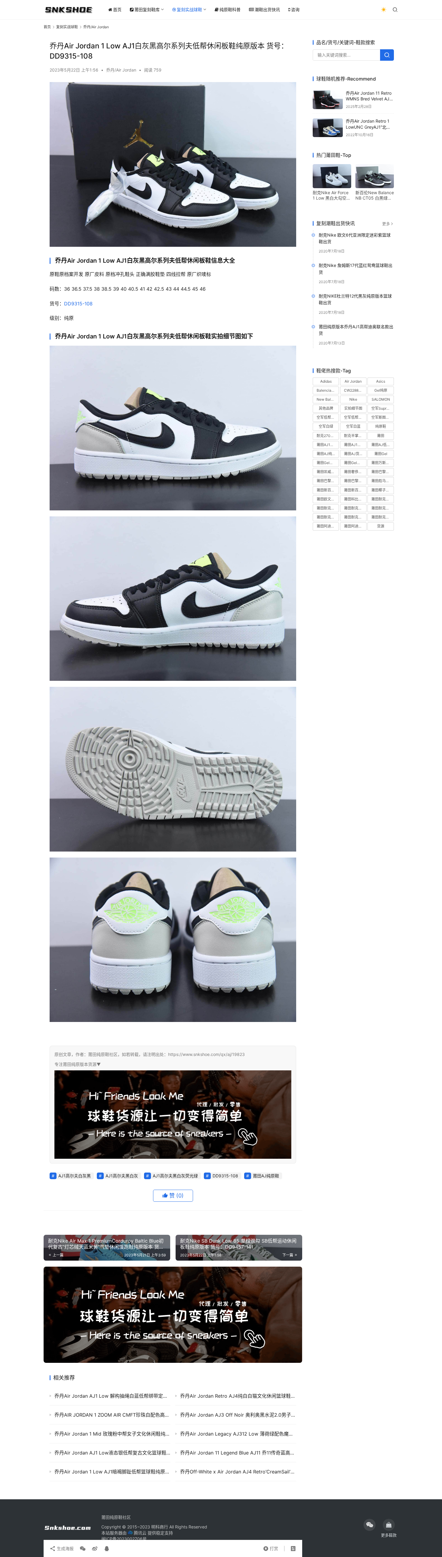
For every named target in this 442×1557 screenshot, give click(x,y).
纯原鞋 (380, 426)
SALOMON (381, 399)
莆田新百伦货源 (355, 490)
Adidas (326, 381)
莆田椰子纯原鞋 (382, 490)
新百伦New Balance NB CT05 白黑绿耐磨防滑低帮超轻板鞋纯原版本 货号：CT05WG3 (374, 195)
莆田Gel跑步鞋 (355, 463)
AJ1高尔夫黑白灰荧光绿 (175, 1175)
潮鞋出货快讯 (267, 9)
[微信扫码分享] (82, 1548)
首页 (117, 9)
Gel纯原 (380, 390)
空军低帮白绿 (327, 417)
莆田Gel (380, 454)
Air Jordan (353, 381)
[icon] (370, 1525)
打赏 (270, 1547)
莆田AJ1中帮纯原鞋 (328, 444)
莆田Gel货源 (327, 463)
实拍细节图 (353, 408)
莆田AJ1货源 (354, 444)
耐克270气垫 (327, 435)
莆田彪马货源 (382, 481)
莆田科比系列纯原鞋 (355, 499)
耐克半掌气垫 (355, 435)
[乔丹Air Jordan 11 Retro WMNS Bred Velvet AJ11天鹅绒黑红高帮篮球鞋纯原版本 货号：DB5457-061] (328, 99)
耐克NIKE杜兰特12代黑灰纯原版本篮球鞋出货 (355, 299)
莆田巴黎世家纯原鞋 (328, 481)
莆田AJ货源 (353, 454)
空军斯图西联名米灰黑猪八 (382, 417)
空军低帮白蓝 (355, 417)
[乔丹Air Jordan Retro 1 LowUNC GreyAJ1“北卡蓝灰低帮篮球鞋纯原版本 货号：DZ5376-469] (328, 127)
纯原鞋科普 (230, 9)
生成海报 (65, 1548)
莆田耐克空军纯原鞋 (328, 517)
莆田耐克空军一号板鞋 (382, 508)
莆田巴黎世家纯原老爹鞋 (382, 472)
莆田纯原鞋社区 (116, 1517)
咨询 (295, 9)
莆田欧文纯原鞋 (328, 499)
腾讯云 (140, 1532)
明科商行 (159, 1526)
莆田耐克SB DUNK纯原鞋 (328, 508)
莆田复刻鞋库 (147, 9)
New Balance (328, 399)
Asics (380, 381)
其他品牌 (326, 408)
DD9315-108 (78, 304)
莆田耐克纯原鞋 (355, 517)
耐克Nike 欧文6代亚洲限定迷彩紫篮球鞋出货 (355, 238)
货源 (380, 526)
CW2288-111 (355, 390)
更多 (386, 223)
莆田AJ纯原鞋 (266, 1175)
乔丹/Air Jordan (121, 69)
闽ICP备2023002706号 (124, 1538)
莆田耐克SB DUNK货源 (355, 508)
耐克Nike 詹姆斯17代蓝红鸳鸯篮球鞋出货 (355, 269)
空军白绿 (326, 426)
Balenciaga (326, 390)
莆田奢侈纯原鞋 (355, 472)
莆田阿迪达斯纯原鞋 (328, 526)
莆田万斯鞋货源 (382, 463)
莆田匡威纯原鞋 (328, 472)
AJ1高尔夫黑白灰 (122, 1175)
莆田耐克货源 (382, 517)
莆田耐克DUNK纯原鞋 (382, 499)
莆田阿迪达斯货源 (355, 526)
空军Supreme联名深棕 (382, 408)
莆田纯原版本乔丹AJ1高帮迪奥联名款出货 (356, 330)
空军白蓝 (353, 426)
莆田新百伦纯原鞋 (328, 490)
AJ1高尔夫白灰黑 (74, 1175)
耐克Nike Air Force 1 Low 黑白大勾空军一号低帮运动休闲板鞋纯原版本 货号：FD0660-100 (332, 195)
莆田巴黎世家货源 (355, 481)
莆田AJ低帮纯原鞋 (382, 444)
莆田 (380, 435)
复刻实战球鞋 (189, 9)
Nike (353, 399)
